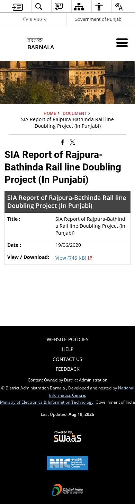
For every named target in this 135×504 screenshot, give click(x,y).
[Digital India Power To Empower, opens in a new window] (67, 490)
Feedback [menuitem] (68, 369)
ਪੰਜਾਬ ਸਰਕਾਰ (35, 19)
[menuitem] (17, 6)
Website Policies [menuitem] (68, 339)
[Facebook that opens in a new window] (62, 141)
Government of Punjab (98, 19)
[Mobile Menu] (122, 42)
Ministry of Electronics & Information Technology (46, 402)
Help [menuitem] (67, 349)
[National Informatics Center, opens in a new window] (67, 464)
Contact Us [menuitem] (67, 359)
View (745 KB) (71, 257)
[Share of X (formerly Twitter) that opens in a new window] (72, 141)
